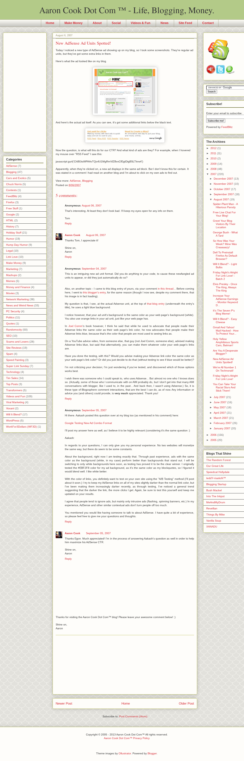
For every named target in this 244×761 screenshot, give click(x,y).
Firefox (10, 202)
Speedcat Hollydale (218, 472)
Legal (9, 250)
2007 (213, 174)
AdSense (75, 180)
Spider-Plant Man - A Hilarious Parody (225, 205)
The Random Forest (218, 460)
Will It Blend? (14, 414)
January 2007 (222, 428)
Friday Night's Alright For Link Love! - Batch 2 (225, 275)
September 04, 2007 (94, 268)
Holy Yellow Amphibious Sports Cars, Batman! (225, 342)
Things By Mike (215, 514)
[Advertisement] (125, 664)
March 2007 (221, 417)
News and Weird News (19, 305)
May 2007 (220, 407)
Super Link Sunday (17, 366)
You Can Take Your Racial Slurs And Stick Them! (224, 387)
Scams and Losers (17, 341)
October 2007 (222, 189)
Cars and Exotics (16, 178)
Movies (10, 293)
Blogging (87, 180)
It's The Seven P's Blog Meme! (224, 312)
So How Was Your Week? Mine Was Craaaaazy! (225, 244)
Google (10, 214)
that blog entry (156, 303)
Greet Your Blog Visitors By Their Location (224, 224)
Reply (68, 223)
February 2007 (223, 423)
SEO (9, 335)
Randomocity (14, 329)
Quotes (10, 323)
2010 (213, 158)
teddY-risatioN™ (216, 478)
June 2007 (220, 402)
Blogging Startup (216, 484)
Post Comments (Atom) (133, 716)
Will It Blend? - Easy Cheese (225, 320)
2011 (213, 153)
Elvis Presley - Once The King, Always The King (225, 287)
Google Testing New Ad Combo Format (88, 423)
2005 (213, 440)
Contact (208, 23)
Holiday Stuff (13, 232)
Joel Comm (75, 326)
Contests (11, 190)
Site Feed (185, 23)
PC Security (13, 311)
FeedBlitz (11, 196)
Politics (10, 317)
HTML (10, 220)
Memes (10, 281)
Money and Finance (18, 287)
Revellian (211, 508)
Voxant (10, 408)
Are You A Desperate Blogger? (225, 352)
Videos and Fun (15, 396)
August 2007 (222, 199)
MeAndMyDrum (215, 502)
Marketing (12, 269)
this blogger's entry (94, 292)
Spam (9, 353)
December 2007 (224, 178)
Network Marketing (17, 299)
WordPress (12, 420)
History (10, 226)
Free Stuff (12, 208)
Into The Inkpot (215, 496)
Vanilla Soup (213, 520)
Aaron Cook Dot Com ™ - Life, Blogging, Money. (126, 10)
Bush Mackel (214, 490)
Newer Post (64, 703)
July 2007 (220, 397)
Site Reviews (14, 347)
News (165, 23)
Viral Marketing (15, 402)
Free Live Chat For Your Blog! (224, 214)
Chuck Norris (14, 184)
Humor (10, 238)
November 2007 (224, 183)
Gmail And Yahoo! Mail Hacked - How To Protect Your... (225, 330)
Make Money (73, 23)
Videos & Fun (140, 23)
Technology (13, 371)
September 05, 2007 (94, 410)
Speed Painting (15, 359)
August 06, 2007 (92, 205)
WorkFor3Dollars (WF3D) (21, 426)
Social (116, 23)
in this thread (165, 288)
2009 (213, 163)
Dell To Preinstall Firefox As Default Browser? (225, 255)
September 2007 (224, 194)
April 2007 (220, 412)
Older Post (186, 703)
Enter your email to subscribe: (224, 113)
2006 (213, 434)
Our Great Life (215, 465)
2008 (213, 168)
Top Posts (12, 384)
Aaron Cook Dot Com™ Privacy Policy (127, 738)
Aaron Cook (72, 235)
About (97, 23)
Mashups (11, 275)
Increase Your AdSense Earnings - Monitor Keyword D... (225, 300)
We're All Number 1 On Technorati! (224, 369)
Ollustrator (125, 753)
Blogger (152, 753)
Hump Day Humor (17, 244)
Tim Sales (12, 378)
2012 (213, 148)
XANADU (211, 526)
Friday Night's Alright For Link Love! (225, 377)
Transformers (14, 390)
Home (50, 23)
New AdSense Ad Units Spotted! (223, 360)
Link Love (12, 256)
